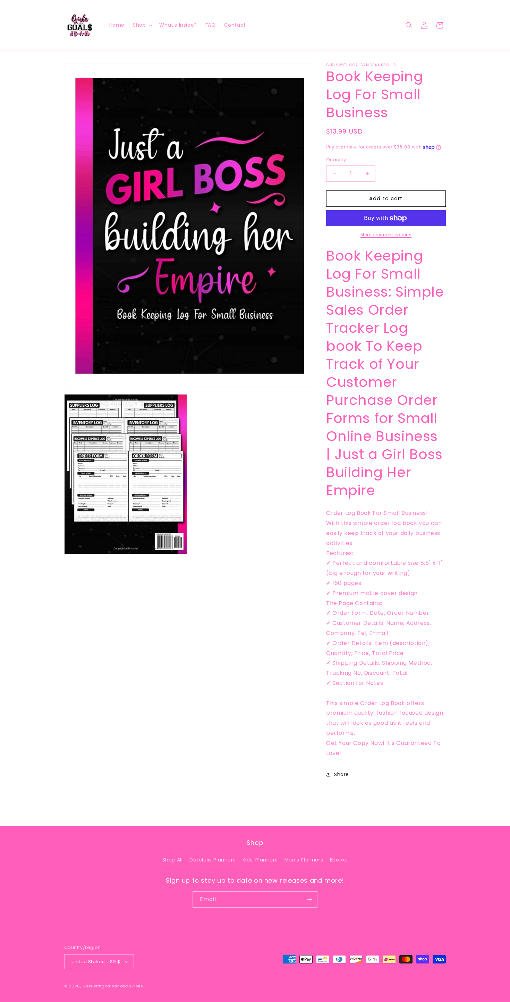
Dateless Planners (212, 859)
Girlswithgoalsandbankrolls (113, 986)
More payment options (385, 235)
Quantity (336, 159)
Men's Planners (303, 859)
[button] (142, 25)
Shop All (172, 859)
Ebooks (339, 859)
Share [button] (341, 774)
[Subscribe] (309, 899)
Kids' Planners (260, 859)
